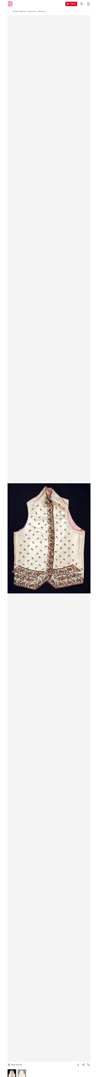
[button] (49, 538)
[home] (9, 11)
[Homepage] (10, 3)
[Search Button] (82, 4)
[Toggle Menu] (88, 4)
